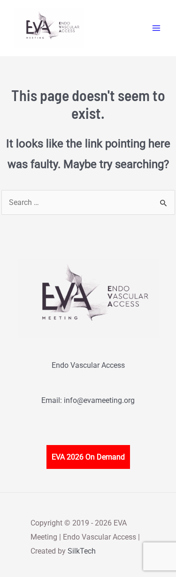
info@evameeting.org (99, 400)
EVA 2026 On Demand (88, 457)
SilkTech (82, 551)
